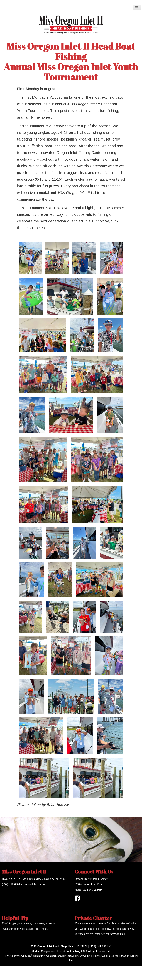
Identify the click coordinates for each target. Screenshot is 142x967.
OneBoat (26, 955)
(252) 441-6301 (11, 884)
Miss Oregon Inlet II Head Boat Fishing (71, 51)
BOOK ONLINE (12, 878)
